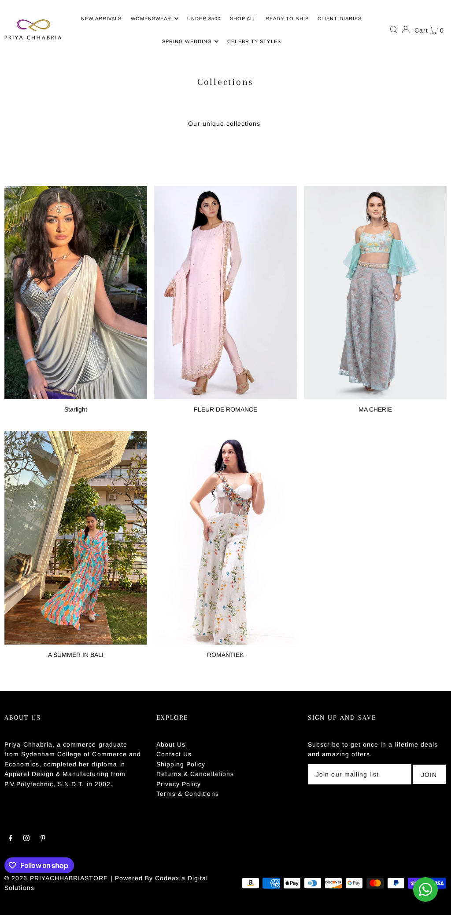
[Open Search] (394, 29)
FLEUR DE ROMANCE (225, 409)
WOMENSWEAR (151, 18)
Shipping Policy (181, 764)
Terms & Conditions (187, 793)
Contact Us (174, 754)
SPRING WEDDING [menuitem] (187, 41)
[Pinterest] (43, 839)
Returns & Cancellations (195, 773)
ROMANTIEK (225, 654)
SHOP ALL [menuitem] (243, 18)
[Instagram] (26, 839)
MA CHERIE (375, 409)
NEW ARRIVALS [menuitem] (101, 18)
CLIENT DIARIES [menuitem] (340, 18)
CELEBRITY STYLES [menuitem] (254, 41)
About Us (170, 744)
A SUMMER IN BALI (76, 654)
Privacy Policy (178, 783)
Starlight (75, 409)
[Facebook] (10, 839)
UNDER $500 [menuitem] (204, 18)
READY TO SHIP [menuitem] (287, 18)
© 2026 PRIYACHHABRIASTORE (56, 878)
